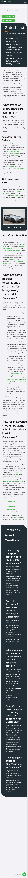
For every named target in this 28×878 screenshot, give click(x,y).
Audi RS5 (15, 474)
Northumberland (17, 373)
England (17, 10)
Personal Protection (12, 512)
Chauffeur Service (12, 509)
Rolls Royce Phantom (13, 151)
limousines (11, 166)
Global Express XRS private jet (11, 250)
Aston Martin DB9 (16, 195)
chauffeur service (15, 144)
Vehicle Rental (11, 501)
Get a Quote (17, 517)
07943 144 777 (19, 481)
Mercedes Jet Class (13, 153)
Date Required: (4, 5)
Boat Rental (10, 504)
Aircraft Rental (11, 506)
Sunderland (22, 341)
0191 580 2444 (8, 481)
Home (3, 10)
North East (4, 12)
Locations (9, 10)
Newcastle (14, 341)
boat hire (11, 259)
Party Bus (21, 170)
